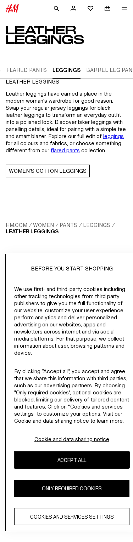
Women (43, 225)
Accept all (71, 460)
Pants (68, 225)
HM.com (16, 225)
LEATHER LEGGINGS (32, 231)
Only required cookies (72, 488)
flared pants (65, 150)
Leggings (96, 225)
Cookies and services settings (72, 517)
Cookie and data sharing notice (71, 439)
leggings (113, 136)
